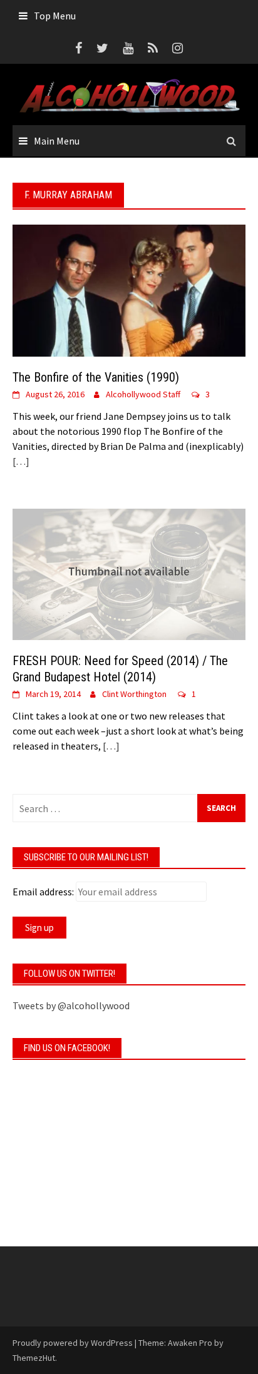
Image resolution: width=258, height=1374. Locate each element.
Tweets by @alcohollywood (71, 1005)
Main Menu (57, 141)
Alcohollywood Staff (143, 394)
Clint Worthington (134, 694)
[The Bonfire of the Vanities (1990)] (129, 289)
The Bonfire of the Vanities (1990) (96, 377)
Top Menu (55, 15)
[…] (21, 461)
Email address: (43, 891)
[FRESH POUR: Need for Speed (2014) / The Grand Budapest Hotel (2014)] (129, 573)
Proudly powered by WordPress (73, 1342)
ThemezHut (34, 1357)
